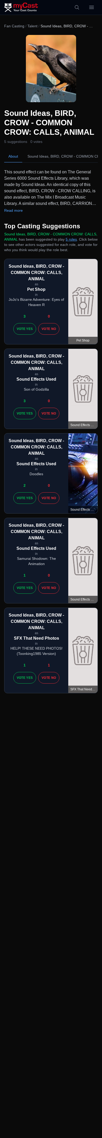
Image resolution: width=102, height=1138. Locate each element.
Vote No (49, 329)
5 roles (71, 239)
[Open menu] (91, 7)
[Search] (77, 7)
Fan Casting (14, 26)
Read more (13, 210)
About (13, 156)
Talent (32, 26)
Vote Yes (25, 329)
